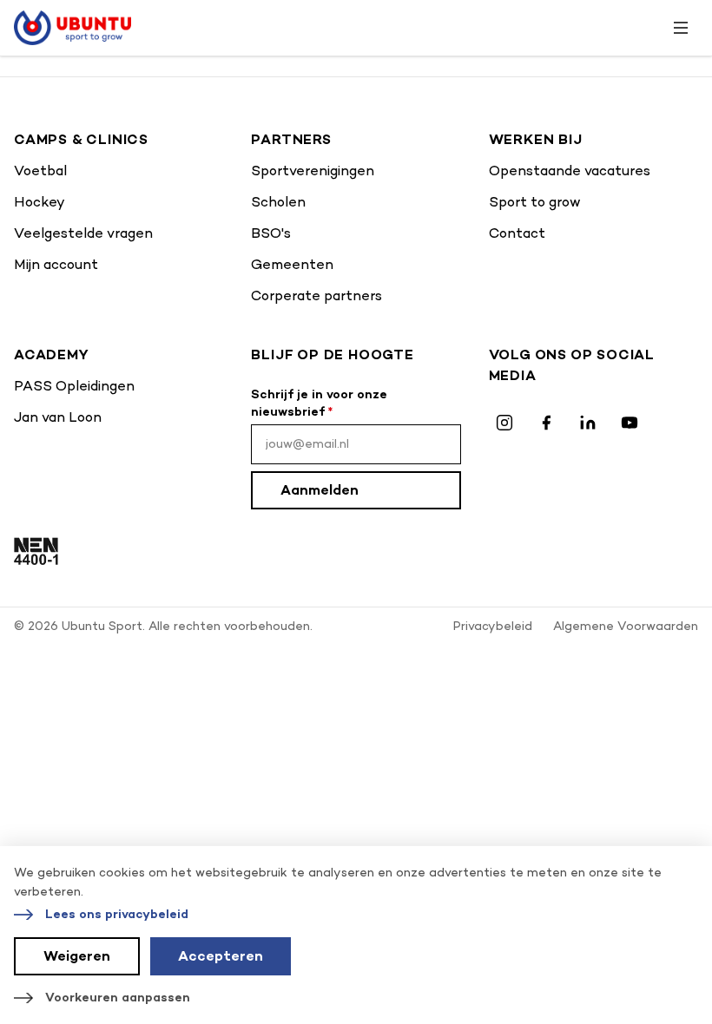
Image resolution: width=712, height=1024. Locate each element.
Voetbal (40, 170)
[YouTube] (629, 422)
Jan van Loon (58, 417)
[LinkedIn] (587, 422)
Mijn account (56, 264)
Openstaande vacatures (569, 170)
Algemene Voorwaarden (625, 626)
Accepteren (220, 956)
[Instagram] (504, 422)
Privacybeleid (492, 626)
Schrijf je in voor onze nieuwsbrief (319, 403)
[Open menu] (680, 27)
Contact (517, 233)
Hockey (39, 202)
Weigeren (76, 956)
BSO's (271, 233)
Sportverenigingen (312, 170)
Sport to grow (535, 202)
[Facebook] (546, 422)
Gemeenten (292, 264)
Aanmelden (319, 490)
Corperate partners (316, 295)
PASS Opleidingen (74, 385)
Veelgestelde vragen (83, 233)
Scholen (278, 202)
